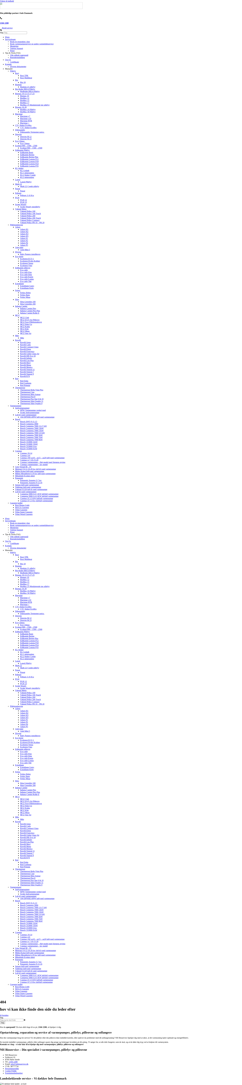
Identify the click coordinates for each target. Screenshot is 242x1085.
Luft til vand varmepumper (25, 415)
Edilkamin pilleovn (22, 268)
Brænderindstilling (17, 57)
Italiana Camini (21, 306)
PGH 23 (23, 202)
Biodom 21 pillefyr (27, 87)
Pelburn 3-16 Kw (27, 195)
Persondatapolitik (12, 1069)
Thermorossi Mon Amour (30, 394)
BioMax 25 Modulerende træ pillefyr (35, 105)
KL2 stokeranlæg (27, 177)
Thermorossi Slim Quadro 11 (31, 401)
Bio (16, 80)
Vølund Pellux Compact (29, 220)
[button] (121, 30)
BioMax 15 (24, 100)
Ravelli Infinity (26, 358)
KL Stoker (19, 168)
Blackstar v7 (25, 116)
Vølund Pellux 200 (27, 216)
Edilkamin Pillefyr (22, 150)
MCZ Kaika (25, 327)
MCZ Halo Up (26, 324)
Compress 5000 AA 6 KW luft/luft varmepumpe (39, 496)
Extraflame (19, 284)
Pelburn (18, 193)
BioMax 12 (24, 98)
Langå (17, 180)
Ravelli (18, 340)
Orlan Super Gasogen (23, 512)
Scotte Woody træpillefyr (30, 207)
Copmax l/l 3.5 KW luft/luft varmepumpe (36, 498)
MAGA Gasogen (22, 507)
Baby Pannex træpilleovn (30, 254)
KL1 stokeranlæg (27, 173)
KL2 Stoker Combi (28, 175)
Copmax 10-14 (26, 453)
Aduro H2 (24, 232)
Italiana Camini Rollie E (29, 313)
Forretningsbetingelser (14, 1073)
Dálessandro (20, 130)
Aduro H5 (24, 236)
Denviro (18, 134)
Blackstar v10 (25, 118)
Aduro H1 (24, 229)
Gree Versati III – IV (23, 467)
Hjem (7, 37)
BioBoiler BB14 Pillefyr (30, 91)
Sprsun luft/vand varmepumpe (27, 485)
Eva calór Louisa (27, 279)
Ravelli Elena (25, 349)
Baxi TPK (24, 76)
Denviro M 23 (26, 139)
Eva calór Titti (25, 281)
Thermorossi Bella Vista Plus (31, 390)
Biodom (18, 85)
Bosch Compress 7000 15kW (32, 431)
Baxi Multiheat (26, 78)
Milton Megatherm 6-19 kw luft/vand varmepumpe (35, 474)
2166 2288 (4, 23)
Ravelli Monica (26, 367)
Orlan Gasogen (21, 510)
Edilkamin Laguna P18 (29, 161)
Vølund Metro (20, 209)
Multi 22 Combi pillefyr (29, 186)
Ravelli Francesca (27, 351)
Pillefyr (13, 71)
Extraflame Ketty (27, 288)
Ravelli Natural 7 (27, 372)
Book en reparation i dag (20, 42)
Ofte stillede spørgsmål (19, 55)
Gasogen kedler (16, 503)
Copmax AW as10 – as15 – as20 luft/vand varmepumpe (42, 458)
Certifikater (14, 62)
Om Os (8, 60)
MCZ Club (24, 317)
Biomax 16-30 (21, 107)
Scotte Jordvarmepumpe (29, 412)
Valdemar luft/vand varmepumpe (28, 487)
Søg (1, 33)
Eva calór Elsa (26, 272)
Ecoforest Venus (26, 263)
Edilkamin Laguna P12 (29, 159)
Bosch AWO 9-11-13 (28, 422)
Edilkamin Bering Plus (29, 157)
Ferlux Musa (25, 297)
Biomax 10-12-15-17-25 (25, 94)
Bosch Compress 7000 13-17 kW (33, 426)
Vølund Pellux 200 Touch (30, 218)
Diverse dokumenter (18, 66)
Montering (14, 46)
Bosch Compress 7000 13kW (32, 428)
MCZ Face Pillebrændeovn (31, 322)
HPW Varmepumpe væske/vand (33, 410)
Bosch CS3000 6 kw (28, 446)
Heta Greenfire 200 (28, 304)
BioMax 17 (24, 103)
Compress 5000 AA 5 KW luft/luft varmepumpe (39, 494)
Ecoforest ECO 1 (27, 259)
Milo (17, 336)
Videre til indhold (7, 1)
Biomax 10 (24, 96)
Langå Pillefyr (26, 182)
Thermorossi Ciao (27, 392)
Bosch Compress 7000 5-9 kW (32, 433)
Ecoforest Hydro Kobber (30, 261)
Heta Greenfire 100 (28, 302)
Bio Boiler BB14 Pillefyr (25, 89)
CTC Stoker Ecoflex (23, 125)
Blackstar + (24, 123)
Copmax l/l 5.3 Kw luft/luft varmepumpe (36, 501)
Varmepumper (15, 406)
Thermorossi (20, 388)
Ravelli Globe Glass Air (29, 354)
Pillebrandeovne (16, 225)
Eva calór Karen (26, 277)
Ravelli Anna (25, 342)
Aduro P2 (24, 241)
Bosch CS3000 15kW (29, 444)
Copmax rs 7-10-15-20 (29, 460)
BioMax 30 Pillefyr (28, 112)
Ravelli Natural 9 (27, 374)
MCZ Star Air (25, 333)
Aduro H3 (24, 234)
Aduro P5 (24, 245)
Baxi (17, 73)
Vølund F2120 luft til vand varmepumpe (31, 489)
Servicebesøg (10, 39)
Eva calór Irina (26, 275)
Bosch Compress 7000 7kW (31, 437)
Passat (17, 189)
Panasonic (19, 478)
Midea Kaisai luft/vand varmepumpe (29, 471)
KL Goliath (24, 170)
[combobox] (11, 1020)
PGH (17, 198)
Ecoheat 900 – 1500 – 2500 (26, 146)
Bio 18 (23, 82)
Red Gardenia (25, 383)
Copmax (18, 451)
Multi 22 (18, 184)
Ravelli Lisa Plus (27, 360)
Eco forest (19, 256)
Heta (17, 299)
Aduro (17, 227)
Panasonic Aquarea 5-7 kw (31, 480)
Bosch (17, 419)
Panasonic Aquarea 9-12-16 (31, 483)
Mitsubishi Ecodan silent (25, 476)
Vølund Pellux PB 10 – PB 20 (32, 222)
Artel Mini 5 (25, 250)
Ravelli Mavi (25, 363)
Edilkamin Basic (26, 152)
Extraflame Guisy (27, 286)
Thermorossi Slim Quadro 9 (31, 403)
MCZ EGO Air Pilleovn (29, 320)
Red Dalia (24, 381)
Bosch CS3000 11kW (29, 442)
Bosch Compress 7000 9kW (31, 440)
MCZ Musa (24, 331)
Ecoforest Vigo (26, 265)
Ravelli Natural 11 (27, 369)
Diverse (18, 252)
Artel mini (19, 247)
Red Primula (25, 385)
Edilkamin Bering (27, 155)
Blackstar (19, 114)
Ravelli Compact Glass (29, 347)
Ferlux (17, 290)
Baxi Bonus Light (22, 505)
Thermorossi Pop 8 (27, 397)
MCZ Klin (24, 329)
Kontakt (8, 64)
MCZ (17, 315)
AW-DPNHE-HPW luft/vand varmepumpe (37, 417)
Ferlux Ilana (25, 295)
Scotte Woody (20, 204)
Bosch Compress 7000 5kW (31, 435)
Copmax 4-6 (25, 455)
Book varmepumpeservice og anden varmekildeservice (32, 44)
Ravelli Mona (25, 365)
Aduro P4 (24, 243)
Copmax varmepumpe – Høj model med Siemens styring (42, 462)
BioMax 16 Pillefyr (28, 109)
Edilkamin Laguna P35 (29, 166)
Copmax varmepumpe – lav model (34, 464)
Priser (12, 51)
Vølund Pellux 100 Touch (30, 213)
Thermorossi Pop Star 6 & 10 (31, 399)
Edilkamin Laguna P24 (29, 164)
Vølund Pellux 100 (27, 211)
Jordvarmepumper (22, 408)
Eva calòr (24, 270)
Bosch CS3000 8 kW (28, 449)
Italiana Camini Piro (28, 308)
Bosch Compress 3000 (29, 424)
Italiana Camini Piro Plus (30, 311)
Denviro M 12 (26, 137)
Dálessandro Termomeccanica (32, 132)
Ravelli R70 (25, 376)
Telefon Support (16, 48)
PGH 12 (23, 200)
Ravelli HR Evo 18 (28, 356)
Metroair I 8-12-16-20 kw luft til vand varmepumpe (35, 469)
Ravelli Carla (25, 345)
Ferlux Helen (25, 293)
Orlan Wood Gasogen (24, 514)
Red (16, 379)
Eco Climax (20, 141)
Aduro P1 (24, 238)
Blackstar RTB (26, 121)
